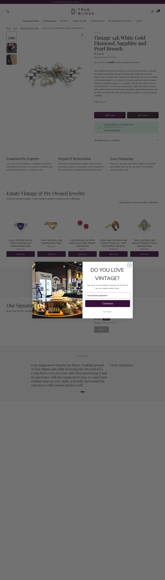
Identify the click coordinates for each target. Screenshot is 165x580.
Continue (107, 303)
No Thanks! (108, 312)
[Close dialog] (129, 265)
